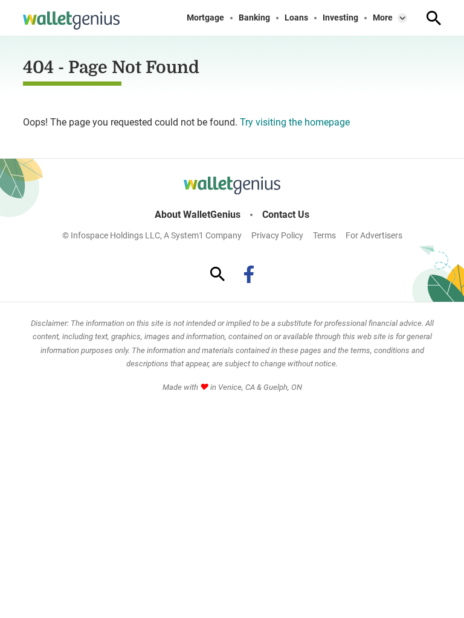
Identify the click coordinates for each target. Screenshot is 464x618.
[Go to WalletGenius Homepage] (71, 20)
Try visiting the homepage (295, 122)
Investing (340, 17)
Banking (254, 17)
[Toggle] (402, 18)
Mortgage (205, 17)
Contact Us (285, 214)
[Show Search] (434, 18)
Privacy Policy (277, 235)
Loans (296, 17)
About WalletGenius (197, 214)
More (383, 17)
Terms (324, 235)
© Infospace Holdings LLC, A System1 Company (152, 235)
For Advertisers (374, 235)
